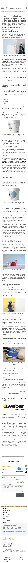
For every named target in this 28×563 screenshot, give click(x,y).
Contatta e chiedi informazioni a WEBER (13, 456)
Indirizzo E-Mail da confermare (7, 484)
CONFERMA (20, 495)
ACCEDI (18, 479)
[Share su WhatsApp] (26, 466)
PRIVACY (21, 557)
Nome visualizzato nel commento (7, 481)
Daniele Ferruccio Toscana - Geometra (12, 27)
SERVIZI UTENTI (6, 508)
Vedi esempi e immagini (14, 461)
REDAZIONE (5, 516)
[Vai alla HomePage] (14, 8)
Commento (21, 485)
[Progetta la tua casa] (14, 506)
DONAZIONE (5, 522)
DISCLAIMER (21, 559)
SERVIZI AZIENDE (6, 510)
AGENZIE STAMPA (7, 514)
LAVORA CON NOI (7, 520)
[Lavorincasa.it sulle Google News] (19, 469)
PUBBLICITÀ (5, 512)
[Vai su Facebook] (26, 469)
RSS (7, 561)
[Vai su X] (26, 472)
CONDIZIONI (7, 557)
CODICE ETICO (7, 559)
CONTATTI (5, 518)
